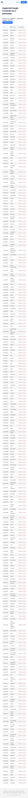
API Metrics (5, 791)
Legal (14, 791)
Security (18, 791)
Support (23, 792)
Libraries (22, 791)
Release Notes (6, 792)
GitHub (10, 791)
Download (6, 22)
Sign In (18, 2)
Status (19, 792)
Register (24, 2)
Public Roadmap (13, 792)
